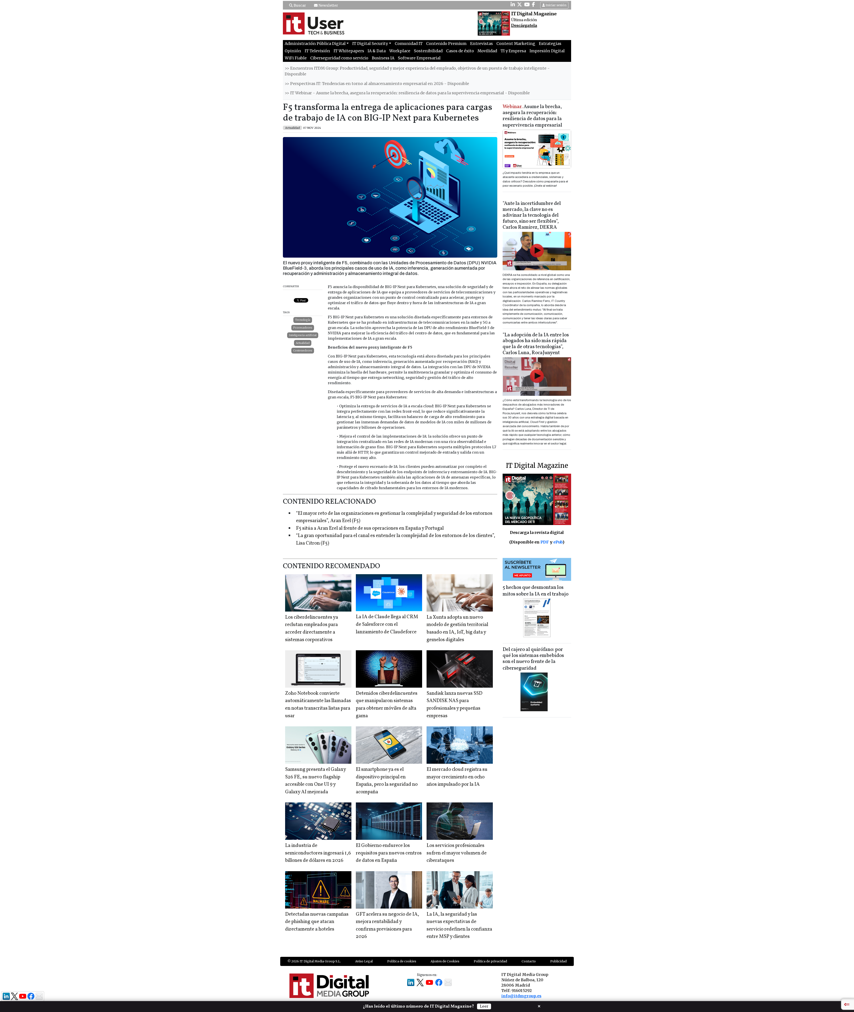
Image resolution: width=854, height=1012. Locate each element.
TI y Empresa (513, 50)
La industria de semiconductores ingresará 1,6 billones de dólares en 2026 (318, 853)
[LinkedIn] (513, 4)
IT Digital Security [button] (370, 43)
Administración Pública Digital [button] (315, 43)
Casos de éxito (460, 50)
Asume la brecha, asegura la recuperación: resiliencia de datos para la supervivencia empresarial (532, 116)
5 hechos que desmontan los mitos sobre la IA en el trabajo (535, 591)
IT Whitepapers (349, 50)
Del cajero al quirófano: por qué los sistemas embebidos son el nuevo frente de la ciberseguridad (533, 659)
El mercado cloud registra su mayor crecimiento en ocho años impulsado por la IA (457, 777)
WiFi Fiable (296, 58)
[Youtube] (527, 4)
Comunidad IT (409, 43)
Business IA (383, 58)
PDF (544, 542)
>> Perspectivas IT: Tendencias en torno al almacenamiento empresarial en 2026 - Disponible (377, 83)
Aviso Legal (364, 961)
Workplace (399, 50)
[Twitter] (519, 4)
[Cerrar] (539, 1006)
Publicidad (558, 961)
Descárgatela (524, 25)
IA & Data (377, 50)
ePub (557, 542)
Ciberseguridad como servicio (339, 58)
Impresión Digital (547, 50)
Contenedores (302, 350)
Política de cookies (401, 961)
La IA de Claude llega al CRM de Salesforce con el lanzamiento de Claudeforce (387, 624)
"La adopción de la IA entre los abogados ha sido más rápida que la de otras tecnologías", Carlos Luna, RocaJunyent (536, 344)
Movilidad (487, 50)
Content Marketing (515, 43)
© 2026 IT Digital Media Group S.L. (314, 961)
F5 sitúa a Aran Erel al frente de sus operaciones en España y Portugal (370, 528)
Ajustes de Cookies (445, 961)
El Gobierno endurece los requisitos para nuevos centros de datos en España (389, 853)
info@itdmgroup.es (521, 996)
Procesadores (302, 327)
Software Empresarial (419, 58)
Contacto (529, 961)
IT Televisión (317, 50)
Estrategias (550, 43)
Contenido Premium (446, 43)
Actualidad (303, 343)
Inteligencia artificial (302, 335)
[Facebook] (533, 4)
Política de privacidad (490, 961)
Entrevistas (481, 43)
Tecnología (302, 319)
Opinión (293, 50)
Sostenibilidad (428, 50)
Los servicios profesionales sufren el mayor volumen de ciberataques (457, 853)
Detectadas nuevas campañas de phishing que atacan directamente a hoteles (316, 922)
